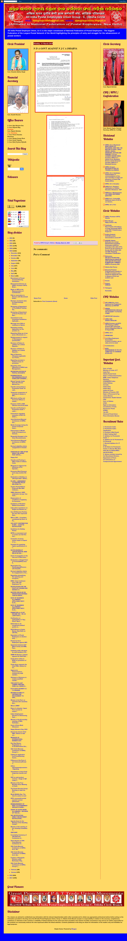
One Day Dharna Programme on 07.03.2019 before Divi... (19, 744)
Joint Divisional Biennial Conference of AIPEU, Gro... (18, 421)
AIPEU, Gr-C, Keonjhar (112, 184)
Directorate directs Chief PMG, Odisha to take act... (18, 733)
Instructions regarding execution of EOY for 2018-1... (18, 415)
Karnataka (108, 290)
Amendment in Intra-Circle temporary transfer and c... (19, 773)
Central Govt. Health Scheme (112, 397)
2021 (11, 245)
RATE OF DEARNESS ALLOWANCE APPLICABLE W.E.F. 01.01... (17, 600)
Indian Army (107, 386)
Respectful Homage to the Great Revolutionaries (19, 437)
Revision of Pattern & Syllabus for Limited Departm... (18, 350)
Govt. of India (107, 368)
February (14, 869)
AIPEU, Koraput (110, 167)
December (14, 253)
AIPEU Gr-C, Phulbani (112, 186)
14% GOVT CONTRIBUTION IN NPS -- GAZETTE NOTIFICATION (19, 525)
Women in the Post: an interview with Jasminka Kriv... (19, 701)
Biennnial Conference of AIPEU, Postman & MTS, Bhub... (19, 285)
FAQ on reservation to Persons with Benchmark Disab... (19, 296)
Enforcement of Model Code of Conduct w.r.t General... (18, 432)
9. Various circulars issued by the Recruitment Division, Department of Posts (112, 456)
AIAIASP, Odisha (110, 240)
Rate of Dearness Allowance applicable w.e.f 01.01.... (18, 356)
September (14, 260)
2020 (11, 248)
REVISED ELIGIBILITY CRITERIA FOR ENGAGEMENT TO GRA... (17, 695)
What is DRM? (15, 705)
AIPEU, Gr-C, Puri (110, 204)
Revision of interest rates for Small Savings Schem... (19, 302)
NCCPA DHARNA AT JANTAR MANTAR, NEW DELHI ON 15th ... (19, 551)
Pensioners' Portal (109, 408)
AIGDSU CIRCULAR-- (111, 320)
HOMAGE (108, 285)
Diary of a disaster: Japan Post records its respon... (19, 709)
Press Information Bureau (111, 416)
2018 (11, 875)
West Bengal (109, 221)
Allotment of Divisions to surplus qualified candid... (18, 679)
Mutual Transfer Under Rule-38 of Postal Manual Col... (18, 382)
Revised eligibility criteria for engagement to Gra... (19, 571)
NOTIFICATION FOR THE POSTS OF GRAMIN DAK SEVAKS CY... (19, 588)
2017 (11, 878)
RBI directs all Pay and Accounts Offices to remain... (18, 399)
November (14, 255)
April (12, 273)
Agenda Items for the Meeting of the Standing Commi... (19, 822)
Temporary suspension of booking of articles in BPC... (19, 394)
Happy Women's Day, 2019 (19, 729)
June (13, 268)
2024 (11, 238)
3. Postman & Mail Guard (111, 432)
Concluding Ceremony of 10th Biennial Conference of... (19, 836)
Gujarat (107, 283)
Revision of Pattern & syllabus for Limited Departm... (18, 344)
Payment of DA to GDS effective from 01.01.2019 (19, 404)
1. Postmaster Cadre (109, 427)
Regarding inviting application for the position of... (17, 329)
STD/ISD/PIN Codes (109, 381)
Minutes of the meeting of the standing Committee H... (19, 828)
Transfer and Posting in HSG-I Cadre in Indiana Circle (18, 461)
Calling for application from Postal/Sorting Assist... (18, 756)
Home (66, 298)
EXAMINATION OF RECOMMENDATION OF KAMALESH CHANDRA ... (19, 377)
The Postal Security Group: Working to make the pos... (19, 790)
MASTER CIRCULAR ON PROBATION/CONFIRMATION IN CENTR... (19, 594)
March (13, 276)
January (14, 872)
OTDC (105, 403)
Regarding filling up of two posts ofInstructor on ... (19, 334)
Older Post (93, 298)
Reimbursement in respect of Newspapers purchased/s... (19, 339)
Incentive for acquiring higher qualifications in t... (19, 546)
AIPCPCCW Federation (112, 316)
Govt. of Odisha (108, 401)
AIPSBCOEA (109, 335)
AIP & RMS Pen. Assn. (112, 302)
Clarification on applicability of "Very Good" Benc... (18, 619)
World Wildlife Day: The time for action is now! (18, 795)
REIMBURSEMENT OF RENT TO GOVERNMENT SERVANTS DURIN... (19, 805)
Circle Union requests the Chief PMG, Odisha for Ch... (19, 666)
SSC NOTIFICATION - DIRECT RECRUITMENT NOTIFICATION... (19, 817)
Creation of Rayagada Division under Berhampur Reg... (17, 859)
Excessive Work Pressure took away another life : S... (19, 473)
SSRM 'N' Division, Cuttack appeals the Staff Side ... (19, 655)
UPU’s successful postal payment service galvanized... (18, 800)
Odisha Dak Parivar (111, 267)
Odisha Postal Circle (109, 374)
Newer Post (37, 298)
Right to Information (109, 405)
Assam (107, 280)
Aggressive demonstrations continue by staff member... (17, 672)
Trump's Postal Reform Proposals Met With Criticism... (18, 488)
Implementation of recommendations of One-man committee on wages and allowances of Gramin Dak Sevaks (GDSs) (113, 178)
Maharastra (108, 256)
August (13, 263)
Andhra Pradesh (110, 234)
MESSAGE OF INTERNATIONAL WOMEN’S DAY (17, 739)
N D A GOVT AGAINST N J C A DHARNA (19, 689)
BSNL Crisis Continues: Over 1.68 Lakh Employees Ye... (18, 582)
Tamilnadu (108, 225)
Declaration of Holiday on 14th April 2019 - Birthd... (19, 477)
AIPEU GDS (108, 319)
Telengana (108, 288)
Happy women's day (111, 222)
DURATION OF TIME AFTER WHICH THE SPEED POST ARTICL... (19, 453)
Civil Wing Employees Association (112, 339)
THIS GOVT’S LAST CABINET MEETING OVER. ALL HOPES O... (18, 684)
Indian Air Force (108, 390)
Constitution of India (109, 406)
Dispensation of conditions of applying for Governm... (19, 499)
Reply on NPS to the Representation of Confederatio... (17, 291)
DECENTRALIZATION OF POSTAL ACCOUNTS (18, 372)
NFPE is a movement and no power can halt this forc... (18, 534)
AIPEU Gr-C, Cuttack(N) (112, 198)
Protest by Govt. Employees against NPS (19, 641)
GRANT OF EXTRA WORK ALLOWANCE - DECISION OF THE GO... (19, 811)
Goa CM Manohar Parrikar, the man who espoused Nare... (19, 513)
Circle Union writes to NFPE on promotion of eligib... (18, 660)
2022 (11, 243)
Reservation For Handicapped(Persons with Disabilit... (18, 567)
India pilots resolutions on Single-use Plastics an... (19, 508)
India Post (106, 372)
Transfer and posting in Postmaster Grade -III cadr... (18, 388)
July (12, 265)
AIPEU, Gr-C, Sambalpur (112, 173)
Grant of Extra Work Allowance (17, 726)
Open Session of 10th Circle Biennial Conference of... (17, 842)
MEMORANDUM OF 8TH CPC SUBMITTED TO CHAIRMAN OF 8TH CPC (113, 351)
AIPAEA (107, 308)
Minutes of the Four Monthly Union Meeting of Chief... (19, 784)
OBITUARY (14, 832)
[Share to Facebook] (80, 243)
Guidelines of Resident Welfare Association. (18, 504)
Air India (105, 385)
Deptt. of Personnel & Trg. (111, 394)
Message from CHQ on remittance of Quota (18, 324)
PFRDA (105, 410)
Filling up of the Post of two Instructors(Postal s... (18, 762)
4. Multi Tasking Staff (110, 434)
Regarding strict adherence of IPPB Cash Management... (19, 367)
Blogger (73, 929)
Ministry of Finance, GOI (111, 392)
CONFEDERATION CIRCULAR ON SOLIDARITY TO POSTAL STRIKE (113, 311)
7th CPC (105, 412)
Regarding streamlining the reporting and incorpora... (18, 577)
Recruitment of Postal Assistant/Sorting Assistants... (17, 279)
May (12, 271)
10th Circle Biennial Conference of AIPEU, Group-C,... (18, 750)
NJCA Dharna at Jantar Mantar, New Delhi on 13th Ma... (18, 631)
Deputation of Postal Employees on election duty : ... (19, 636)
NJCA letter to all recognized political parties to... (18, 625)
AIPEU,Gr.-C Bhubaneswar (113, 192)
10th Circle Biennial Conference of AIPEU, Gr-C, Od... (18, 848)
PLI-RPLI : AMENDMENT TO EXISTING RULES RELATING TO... (18, 482)
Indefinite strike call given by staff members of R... (19, 651)
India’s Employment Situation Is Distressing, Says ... (19, 715)
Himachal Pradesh (111, 270)
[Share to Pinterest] (81, 243)
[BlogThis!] (76, 243)
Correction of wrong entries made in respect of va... (19, 540)
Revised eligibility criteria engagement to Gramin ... (19, 447)
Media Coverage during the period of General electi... (19, 426)
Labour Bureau (108, 396)
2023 (11, 240)
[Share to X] (78, 243)
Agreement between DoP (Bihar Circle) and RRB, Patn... (19, 646)
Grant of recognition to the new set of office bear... (19, 556)
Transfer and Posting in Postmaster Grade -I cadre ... (18, 409)
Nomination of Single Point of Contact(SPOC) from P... (19, 561)
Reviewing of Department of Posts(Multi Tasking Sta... (19, 308)
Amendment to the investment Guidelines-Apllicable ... (19, 319)
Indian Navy (107, 388)
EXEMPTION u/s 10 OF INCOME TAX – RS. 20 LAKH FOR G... (18, 614)
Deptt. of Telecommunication (112, 375)
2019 (11, 251)
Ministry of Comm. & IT (110, 370)
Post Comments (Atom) (49, 301)
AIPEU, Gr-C (109, 332)
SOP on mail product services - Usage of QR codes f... (19, 779)
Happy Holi (14, 457)
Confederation (109, 345)
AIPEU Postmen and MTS (113, 323)
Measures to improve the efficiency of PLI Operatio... (18, 467)
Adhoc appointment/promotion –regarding (19, 767)
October (14, 258)
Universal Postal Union (110, 414)
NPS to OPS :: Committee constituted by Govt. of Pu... (19, 519)
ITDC (104, 399)
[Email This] (74, 243)
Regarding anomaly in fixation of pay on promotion (18, 361)
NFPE (107, 348)
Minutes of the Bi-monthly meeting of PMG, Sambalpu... (19, 721)
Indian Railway (107, 383)
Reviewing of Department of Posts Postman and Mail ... (19, 313)
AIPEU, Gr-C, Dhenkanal (112, 145)
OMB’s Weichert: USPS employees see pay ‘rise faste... (19, 494)
